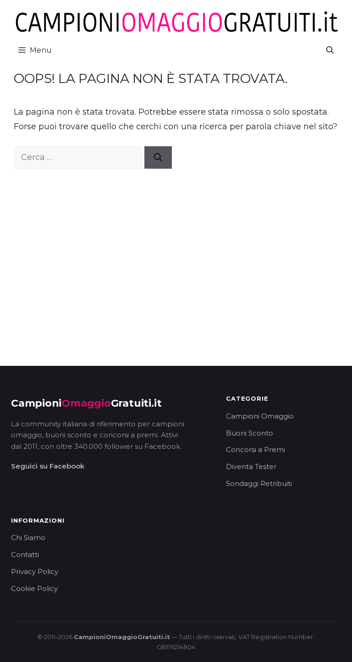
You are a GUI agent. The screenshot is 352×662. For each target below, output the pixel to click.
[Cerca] (158, 157)
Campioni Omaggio (260, 416)
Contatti (25, 554)
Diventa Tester (251, 466)
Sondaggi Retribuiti (259, 483)
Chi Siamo (28, 537)
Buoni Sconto (249, 433)
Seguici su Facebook (47, 466)
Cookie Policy (34, 588)
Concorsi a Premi (255, 449)
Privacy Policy (34, 571)
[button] (330, 50)
